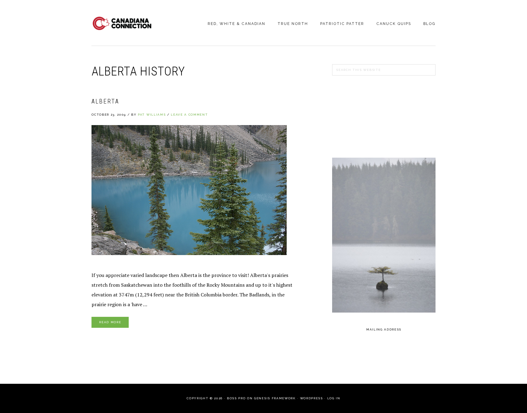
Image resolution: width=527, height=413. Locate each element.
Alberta (105, 101)
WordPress (311, 398)
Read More (110, 322)
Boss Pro (236, 398)
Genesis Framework (275, 398)
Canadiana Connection (121, 23)
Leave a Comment (189, 114)
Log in (333, 398)
